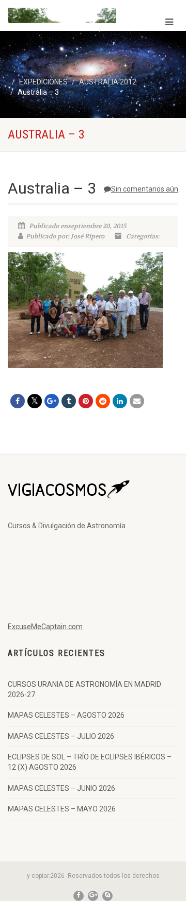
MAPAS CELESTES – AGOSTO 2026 (66, 715)
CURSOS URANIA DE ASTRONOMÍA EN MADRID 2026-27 (84, 689)
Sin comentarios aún (144, 189)
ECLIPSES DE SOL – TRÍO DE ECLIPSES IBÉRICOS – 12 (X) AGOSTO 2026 (90, 762)
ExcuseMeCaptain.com (45, 626)
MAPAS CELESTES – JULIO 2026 (61, 736)
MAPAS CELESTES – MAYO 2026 (62, 809)
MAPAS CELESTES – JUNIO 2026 (61, 788)
